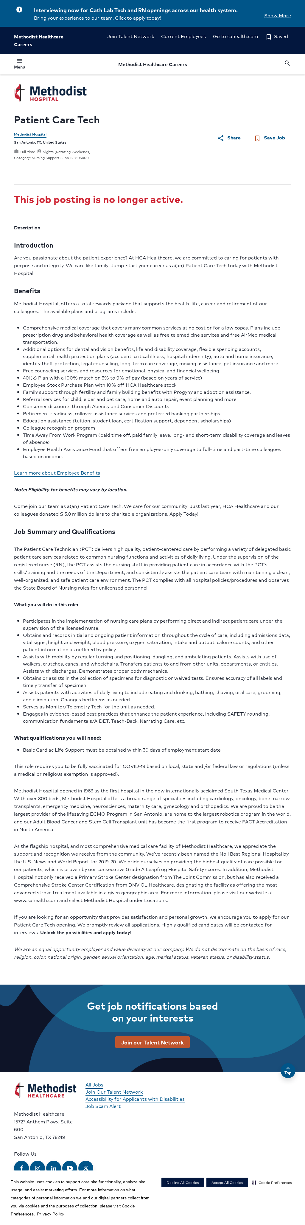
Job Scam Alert (103, 1106)
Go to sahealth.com (235, 36)
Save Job (269, 138)
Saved (276, 36)
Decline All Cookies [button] (182, 1182)
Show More (277, 15)
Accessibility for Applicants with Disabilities (135, 1099)
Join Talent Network (130, 36)
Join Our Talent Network (114, 1091)
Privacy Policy (50, 1213)
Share (229, 138)
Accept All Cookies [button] (227, 1182)
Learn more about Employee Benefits (57, 472)
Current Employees (183, 36)
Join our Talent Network (152, 1042)
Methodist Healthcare (152, 64)
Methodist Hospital (30, 134)
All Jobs (94, 1084)
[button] (271, 1182)
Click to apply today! (138, 17)
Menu (19, 64)
